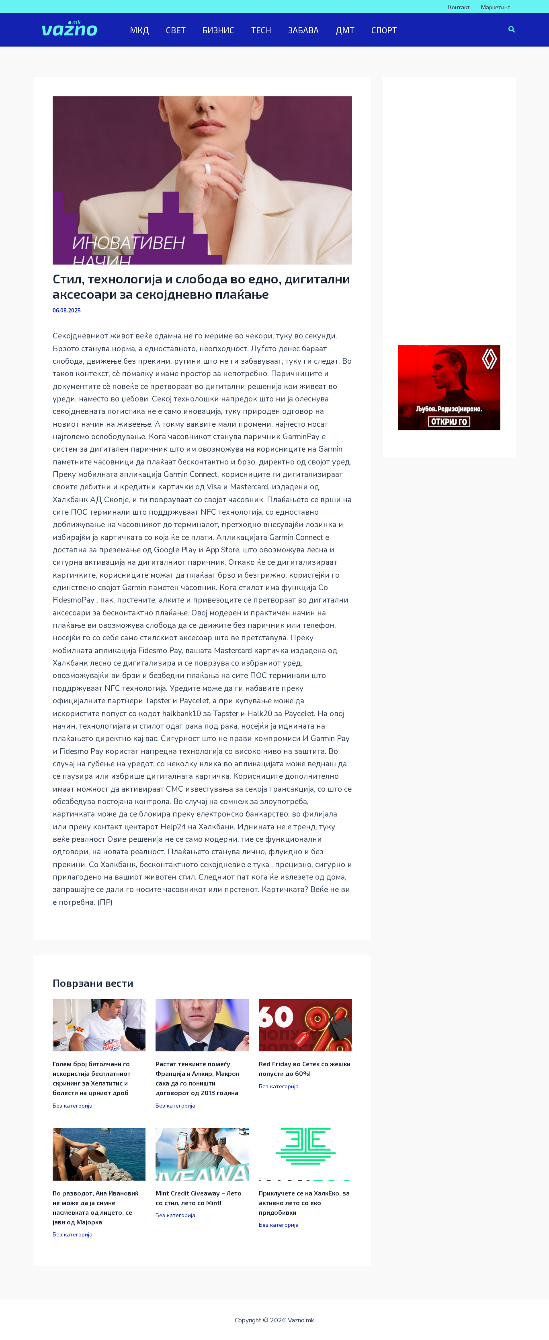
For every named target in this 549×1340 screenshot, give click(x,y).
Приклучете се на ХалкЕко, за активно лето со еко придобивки (304, 1202)
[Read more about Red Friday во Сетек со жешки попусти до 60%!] (305, 1025)
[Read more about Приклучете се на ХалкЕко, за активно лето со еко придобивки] (305, 1154)
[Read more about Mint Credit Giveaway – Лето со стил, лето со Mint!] (202, 1154)
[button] (512, 30)
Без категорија (72, 1106)
